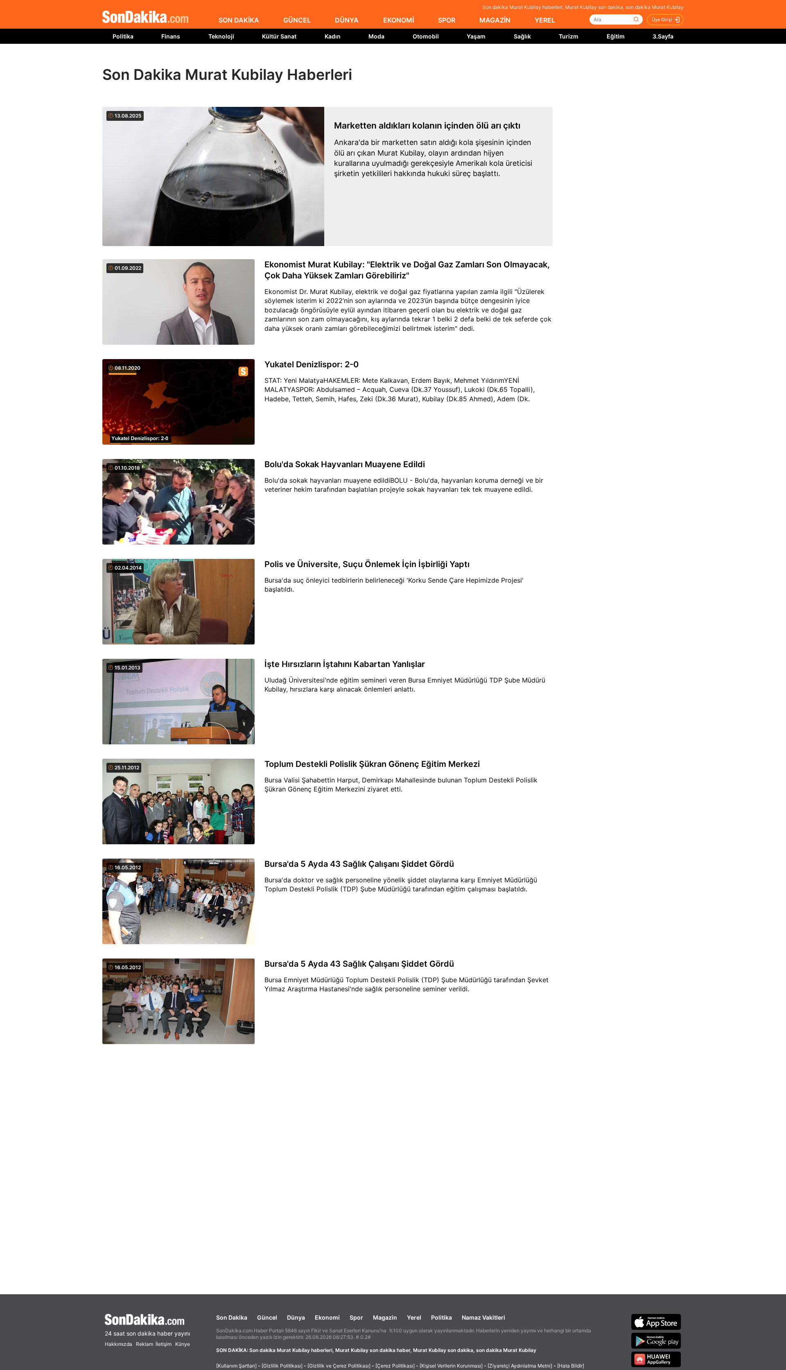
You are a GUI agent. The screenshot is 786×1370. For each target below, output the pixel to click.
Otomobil (426, 36)
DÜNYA (347, 20)
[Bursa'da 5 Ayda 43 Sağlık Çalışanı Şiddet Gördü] (178, 902)
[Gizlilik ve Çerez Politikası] (338, 1366)
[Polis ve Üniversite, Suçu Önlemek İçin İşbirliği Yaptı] (178, 602)
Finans (170, 36)
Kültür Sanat (279, 36)
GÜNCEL (297, 20)
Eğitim (616, 36)
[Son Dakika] (145, 17)
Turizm (568, 36)
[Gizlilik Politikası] (282, 1366)
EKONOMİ (398, 20)
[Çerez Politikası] (395, 1366)
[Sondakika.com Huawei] (656, 1359)
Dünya (296, 1317)
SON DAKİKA (239, 20)
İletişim (164, 1344)
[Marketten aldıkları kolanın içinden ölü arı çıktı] (213, 176)
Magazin (385, 1317)
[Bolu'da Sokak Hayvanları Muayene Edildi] (178, 502)
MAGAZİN (494, 20)
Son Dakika (231, 1317)
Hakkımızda (118, 1344)
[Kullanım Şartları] (236, 1366)
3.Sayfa (663, 36)
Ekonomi (327, 1317)
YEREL (545, 20)
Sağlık (522, 36)
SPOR (446, 20)
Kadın (333, 36)
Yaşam (476, 36)
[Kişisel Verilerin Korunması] (451, 1366)
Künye (182, 1344)
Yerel (414, 1317)
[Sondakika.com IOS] (656, 1321)
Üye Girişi (662, 20)
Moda (376, 36)
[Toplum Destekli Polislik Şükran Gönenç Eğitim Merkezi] (178, 802)
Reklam (144, 1344)
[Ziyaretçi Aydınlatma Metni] (520, 1366)
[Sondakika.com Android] (656, 1340)
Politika (123, 36)
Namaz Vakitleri (483, 1317)
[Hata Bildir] (570, 1366)
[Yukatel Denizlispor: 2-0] (178, 402)
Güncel (267, 1317)
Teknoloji (221, 36)
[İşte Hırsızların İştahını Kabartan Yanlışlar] (178, 702)
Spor (356, 1317)
